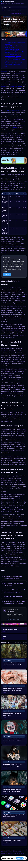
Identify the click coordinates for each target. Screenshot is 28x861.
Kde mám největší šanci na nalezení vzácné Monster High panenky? (14, 591)
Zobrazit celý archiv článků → (20, 642)
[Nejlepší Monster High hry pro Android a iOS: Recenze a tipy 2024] (14, 808)
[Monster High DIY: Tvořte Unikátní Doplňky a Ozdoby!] (14, 833)
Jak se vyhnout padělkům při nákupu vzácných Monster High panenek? (14, 602)
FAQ (6, 66)
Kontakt (19, 11)
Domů (3, 11)
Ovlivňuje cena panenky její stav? (13, 597)
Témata (13, 11)
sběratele (3, 86)
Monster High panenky (16, 86)
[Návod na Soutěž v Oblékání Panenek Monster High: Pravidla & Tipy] (14, 757)
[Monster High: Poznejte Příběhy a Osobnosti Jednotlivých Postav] (14, 783)
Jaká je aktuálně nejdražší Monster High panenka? (13, 584)
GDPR (18, 853)
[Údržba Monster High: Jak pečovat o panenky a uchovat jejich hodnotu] (14, 732)
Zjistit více (6, 274)
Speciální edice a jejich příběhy (12, 49)
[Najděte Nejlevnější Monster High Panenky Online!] (14, 707)
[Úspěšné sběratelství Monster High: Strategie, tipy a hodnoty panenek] (14, 682)
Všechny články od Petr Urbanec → (13, 619)
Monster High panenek (13, 110)
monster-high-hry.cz (8, 1)
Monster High (5, 71)
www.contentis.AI (12, 853)
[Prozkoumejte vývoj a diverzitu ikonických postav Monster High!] (14, 656)
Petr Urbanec (10, 611)
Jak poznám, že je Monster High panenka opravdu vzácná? (12, 577)
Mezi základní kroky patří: (11, 57)
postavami (14, 127)
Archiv (8, 11)
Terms (22, 853)
